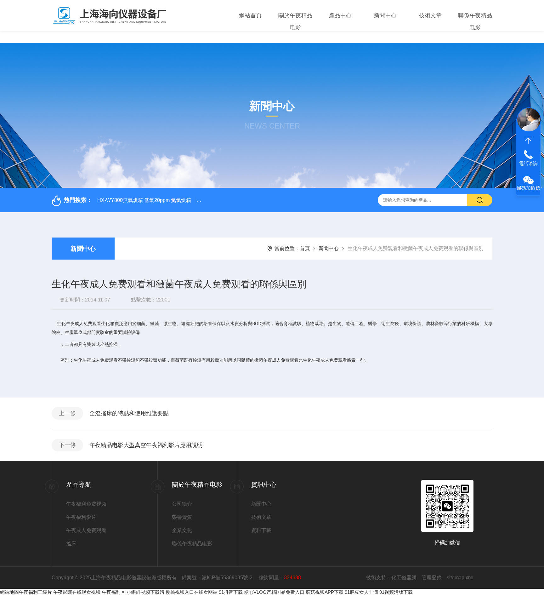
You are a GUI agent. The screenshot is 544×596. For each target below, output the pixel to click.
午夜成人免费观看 (86, 530)
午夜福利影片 (81, 517)
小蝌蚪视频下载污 (145, 592)
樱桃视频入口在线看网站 (192, 592)
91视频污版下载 (396, 592)
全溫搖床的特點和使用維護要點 (129, 413)
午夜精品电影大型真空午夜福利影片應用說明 (146, 445)
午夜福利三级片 (35, 592)
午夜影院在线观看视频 (76, 592)
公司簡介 (182, 504)
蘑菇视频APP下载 (324, 592)
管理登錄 (432, 577)
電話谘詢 (528, 163)
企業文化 (182, 530)
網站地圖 (9, 592)
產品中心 (340, 15)
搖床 (71, 543)
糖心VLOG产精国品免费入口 (274, 592)
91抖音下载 (231, 592)
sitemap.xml (460, 577)
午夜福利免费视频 (86, 504)
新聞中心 (385, 15)
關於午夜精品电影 (295, 21)
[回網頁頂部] (528, 140)
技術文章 (430, 15)
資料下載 (261, 530)
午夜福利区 (113, 592)
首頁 (305, 248)
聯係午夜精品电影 (475, 21)
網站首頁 (250, 15)
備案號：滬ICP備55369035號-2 (218, 577)
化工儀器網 (403, 577)
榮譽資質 (182, 517)
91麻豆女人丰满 (361, 592)
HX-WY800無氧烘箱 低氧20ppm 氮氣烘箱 (144, 200)
